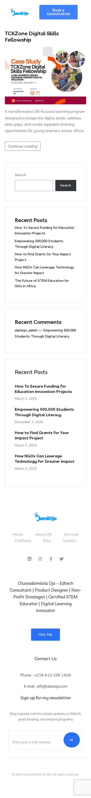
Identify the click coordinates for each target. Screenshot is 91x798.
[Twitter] (61, 559)
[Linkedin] (30, 559)
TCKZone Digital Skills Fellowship (32, 36)
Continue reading (22, 146)
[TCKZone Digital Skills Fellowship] (45, 75)
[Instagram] (40, 559)
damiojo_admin (26, 330)
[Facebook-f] (51, 559)
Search (20, 175)
